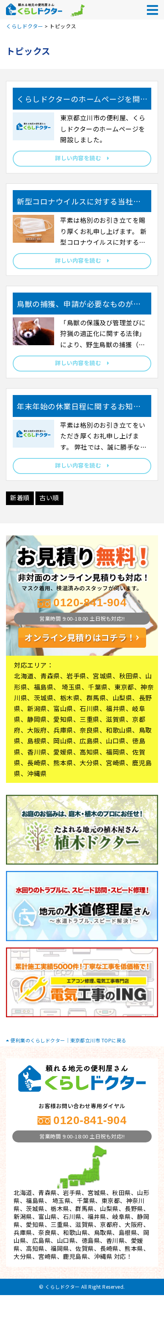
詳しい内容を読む (81, 158)
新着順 (20, 497)
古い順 (49, 497)
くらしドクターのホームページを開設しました (78, 101)
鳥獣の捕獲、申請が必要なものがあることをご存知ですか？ (79, 306)
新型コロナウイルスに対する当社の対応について (79, 204)
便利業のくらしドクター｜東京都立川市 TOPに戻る (68, 1040)
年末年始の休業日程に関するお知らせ (79, 409)
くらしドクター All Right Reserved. (85, 1286)
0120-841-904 (90, 602)
